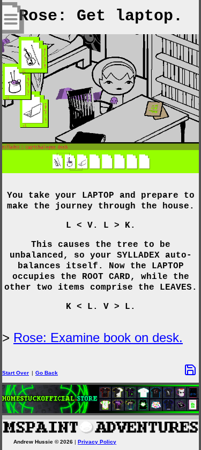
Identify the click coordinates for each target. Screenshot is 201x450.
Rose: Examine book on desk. (98, 337)
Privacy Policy (97, 442)
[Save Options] (190, 369)
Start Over (15, 373)
